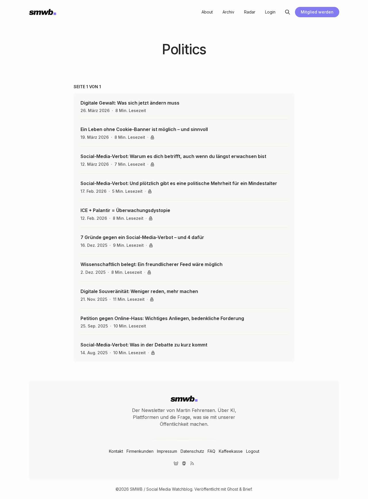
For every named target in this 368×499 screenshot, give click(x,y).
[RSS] (192, 463)
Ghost (232, 489)
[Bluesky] (176, 463)
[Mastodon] (184, 463)
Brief (247, 489)
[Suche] (287, 12)
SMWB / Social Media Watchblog (161, 489)
